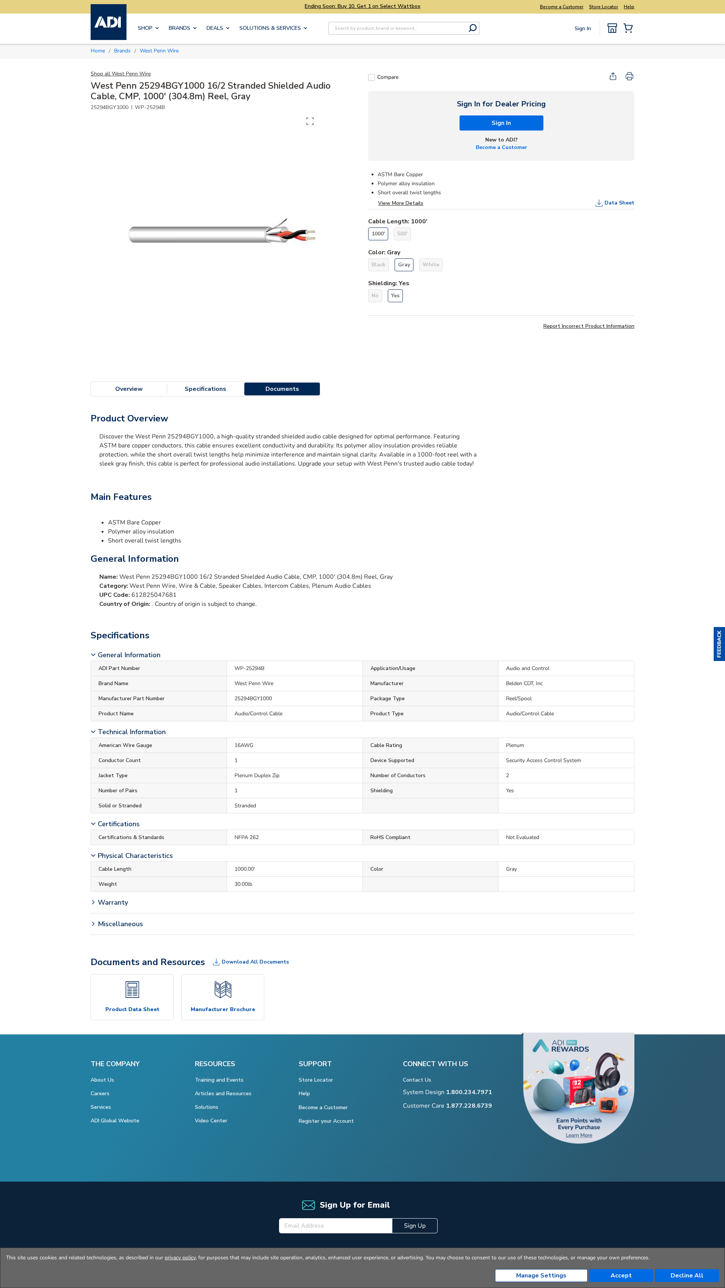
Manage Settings (541, 1275)
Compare (387, 77)
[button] (719, 644)
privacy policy (180, 1257)
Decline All (687, 1275)
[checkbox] (371, 77)
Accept (621, 1275)
